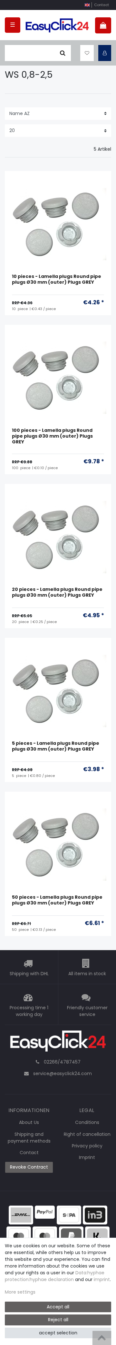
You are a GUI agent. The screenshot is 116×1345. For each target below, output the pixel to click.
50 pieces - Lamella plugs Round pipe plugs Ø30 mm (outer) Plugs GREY (57, 900)
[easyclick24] (58, 1042)
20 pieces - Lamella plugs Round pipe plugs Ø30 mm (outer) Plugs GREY (57, 592)
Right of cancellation (87, 1134)
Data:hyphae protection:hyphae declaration (54, 1276)
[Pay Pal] (71, 1235)
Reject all (58, 1319)
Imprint (87, 1157)
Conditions (87, 1122)
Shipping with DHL (29, 973)
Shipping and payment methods (29, 1137)
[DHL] (21, 1214)
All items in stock (87, 973)
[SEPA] (69, 1214)
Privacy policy (87, 1146)
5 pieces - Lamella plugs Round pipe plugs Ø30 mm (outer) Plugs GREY (55, 746)
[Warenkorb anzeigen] (103, 25)
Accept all (58, 1307)
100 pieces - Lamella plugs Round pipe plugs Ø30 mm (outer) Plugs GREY (52, 436)
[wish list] (87, 53)
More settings (20, 1292)
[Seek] (62, 53)
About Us (29, 1122)
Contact (101, 4)
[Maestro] (18, 1235)
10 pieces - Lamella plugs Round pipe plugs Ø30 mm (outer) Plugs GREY (56, 279)
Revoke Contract (29, 1167)
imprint (102, 1279)
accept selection (58, 1333)
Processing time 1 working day (29, 1011)
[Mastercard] (45, 1235)
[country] (87, 5)
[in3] (95, 1214)
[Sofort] (97, 1235)
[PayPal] (45, 1211)
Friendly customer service (87, 1011)
